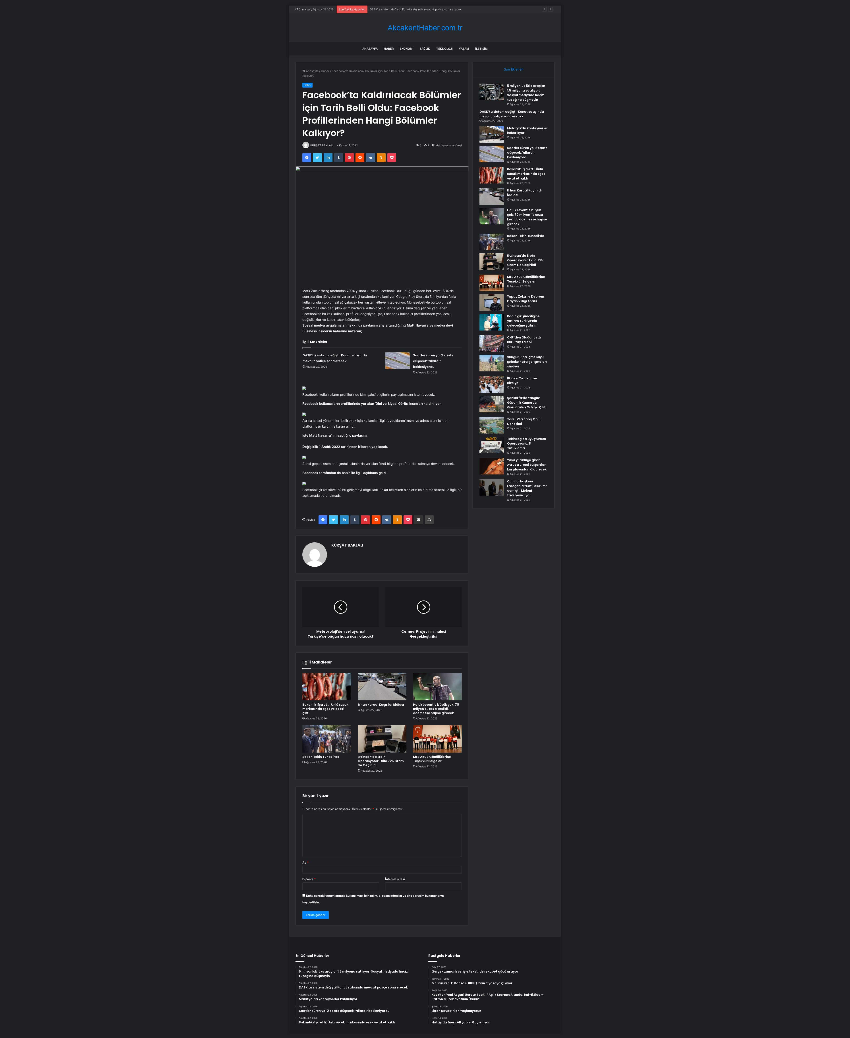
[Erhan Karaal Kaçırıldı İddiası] (382, 686)
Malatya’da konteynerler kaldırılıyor (393, 9)
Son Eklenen (514, 69)
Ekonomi (406, 48)
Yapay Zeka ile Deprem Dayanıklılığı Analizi (525, 298)
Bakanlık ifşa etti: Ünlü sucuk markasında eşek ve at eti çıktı (325, 708)
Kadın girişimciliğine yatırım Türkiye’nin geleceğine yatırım (523, 321)
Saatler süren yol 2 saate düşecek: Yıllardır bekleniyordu (433, 361)
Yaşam (464, 48)
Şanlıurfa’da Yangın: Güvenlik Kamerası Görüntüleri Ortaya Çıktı (527, 402)
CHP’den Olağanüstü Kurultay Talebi (524, 339)
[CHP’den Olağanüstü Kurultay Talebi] (491, 343)
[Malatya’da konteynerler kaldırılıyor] (491, 134)
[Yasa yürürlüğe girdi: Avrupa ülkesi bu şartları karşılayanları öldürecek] (491, 466)
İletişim (481, 48)
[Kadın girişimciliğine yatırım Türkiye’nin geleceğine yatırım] (491, 322)
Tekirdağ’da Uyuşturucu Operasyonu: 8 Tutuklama (526, 443)
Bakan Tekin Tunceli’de (320, 757)
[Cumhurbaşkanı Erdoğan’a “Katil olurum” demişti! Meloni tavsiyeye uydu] (491, 487)
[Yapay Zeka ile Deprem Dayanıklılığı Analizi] (491, 302)
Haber (389, 48)
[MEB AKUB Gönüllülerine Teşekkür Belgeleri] (437, 739)
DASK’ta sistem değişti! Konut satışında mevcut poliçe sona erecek (511, 114)
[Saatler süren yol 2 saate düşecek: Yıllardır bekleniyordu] (397, 360)
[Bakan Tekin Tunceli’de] (326, 739)
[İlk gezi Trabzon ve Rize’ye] (491, 384)
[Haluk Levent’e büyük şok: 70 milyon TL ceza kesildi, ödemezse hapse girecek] (437, 686)
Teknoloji (444, 48)
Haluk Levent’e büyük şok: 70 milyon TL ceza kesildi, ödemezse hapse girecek (436, 708)
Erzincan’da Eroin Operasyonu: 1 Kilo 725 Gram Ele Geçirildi (381, 761)
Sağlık (425, 48)
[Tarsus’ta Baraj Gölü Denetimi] (491, 425)
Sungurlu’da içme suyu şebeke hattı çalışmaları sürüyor (527, 362)
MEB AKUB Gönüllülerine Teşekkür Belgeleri (432, 759)
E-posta (309, 879)
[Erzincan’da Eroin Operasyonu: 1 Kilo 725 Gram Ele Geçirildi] (382, 739)
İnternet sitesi (395, 879)
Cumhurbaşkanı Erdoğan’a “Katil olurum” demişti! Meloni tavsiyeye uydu (527, 488)
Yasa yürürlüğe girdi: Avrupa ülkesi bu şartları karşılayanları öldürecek (527, 465)
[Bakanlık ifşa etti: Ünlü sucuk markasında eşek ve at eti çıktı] (326, 686)
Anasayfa (370, 48)
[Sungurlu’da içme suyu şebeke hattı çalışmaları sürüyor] (491, 363)
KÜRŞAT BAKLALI (321, 145)
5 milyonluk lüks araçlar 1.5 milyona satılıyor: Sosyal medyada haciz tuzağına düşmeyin (526, 93)
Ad (305, 862)
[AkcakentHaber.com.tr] (425, 27)
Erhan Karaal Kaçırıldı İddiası (381, 704)
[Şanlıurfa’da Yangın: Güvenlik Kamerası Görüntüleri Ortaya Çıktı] (491, 404)
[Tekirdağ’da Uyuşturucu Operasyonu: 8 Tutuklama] (491, 445)
